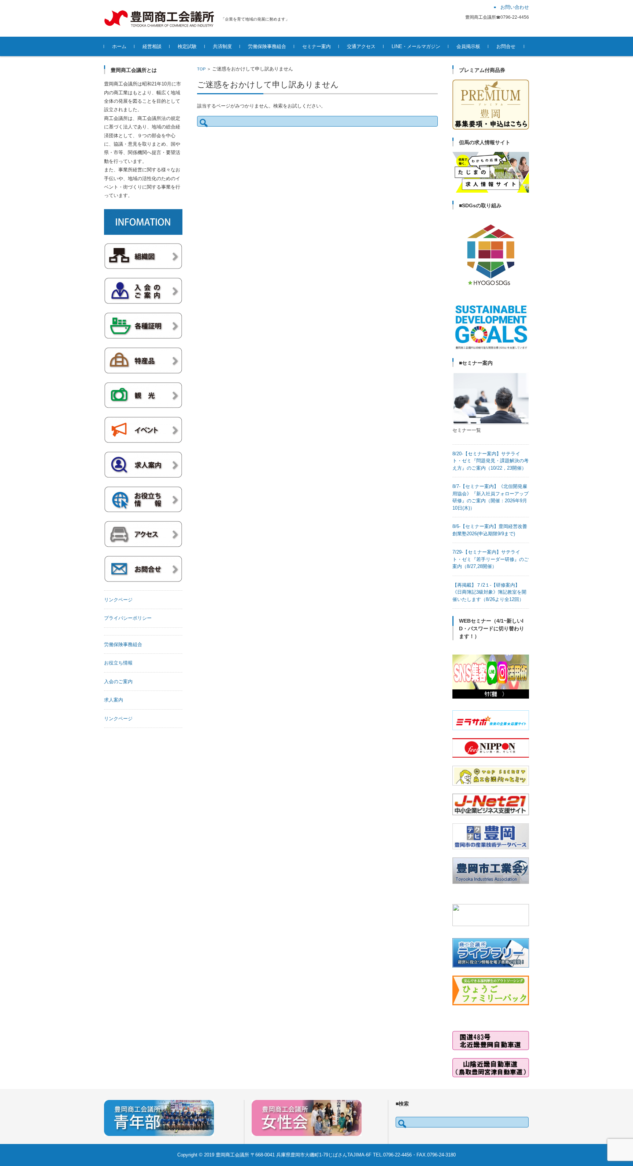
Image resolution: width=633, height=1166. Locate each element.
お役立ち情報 (118, 663)
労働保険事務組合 (267, 46)
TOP (201, 69)
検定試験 (187, 46)
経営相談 (152, 46)
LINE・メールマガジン (416, 46)
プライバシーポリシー (128, 618)
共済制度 (222, 46)
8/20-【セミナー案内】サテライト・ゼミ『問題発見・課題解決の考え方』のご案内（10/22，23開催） (490, 461)
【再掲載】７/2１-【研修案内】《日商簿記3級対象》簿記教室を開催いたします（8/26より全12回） (489, 592)
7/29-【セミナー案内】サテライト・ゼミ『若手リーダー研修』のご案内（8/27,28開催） (490, 559)
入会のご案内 (118, 681)
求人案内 (113, 700)
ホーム (119, 46)
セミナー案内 (316, 46)
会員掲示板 (468, 46)
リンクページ (118, 599)
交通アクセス (361, 46)
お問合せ (505, 46)
